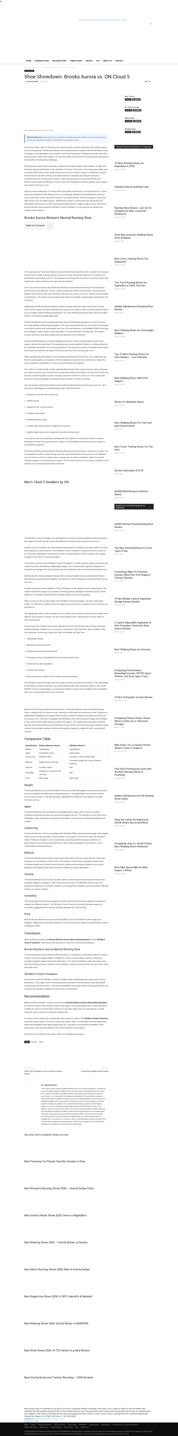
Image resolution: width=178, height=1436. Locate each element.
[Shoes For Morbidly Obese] (134, 394)
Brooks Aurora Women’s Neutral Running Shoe (57, 218)
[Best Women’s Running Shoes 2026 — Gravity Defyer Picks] (66, 1174)
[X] (32, 1056)
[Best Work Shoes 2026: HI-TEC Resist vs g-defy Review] (66, 1336)
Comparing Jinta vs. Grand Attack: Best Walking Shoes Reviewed (133, 845)
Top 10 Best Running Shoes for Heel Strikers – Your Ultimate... (131, 356)
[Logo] (63, 38)
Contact (119, 61)
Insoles (89, 61)
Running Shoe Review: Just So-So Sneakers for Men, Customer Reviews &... (133, 210)
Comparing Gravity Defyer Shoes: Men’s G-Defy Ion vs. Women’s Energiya (132, 721)
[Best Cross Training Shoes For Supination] (134, 251)
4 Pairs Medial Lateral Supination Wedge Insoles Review (132, 600)
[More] (82, 87)
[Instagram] (27, 1421)
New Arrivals (44, 1427)
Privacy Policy (72, 1425)
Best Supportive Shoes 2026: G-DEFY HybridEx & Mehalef (58, 1296)
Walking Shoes (59, 61)
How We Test (84, 1427)
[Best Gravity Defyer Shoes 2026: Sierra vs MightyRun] (66, 1201)
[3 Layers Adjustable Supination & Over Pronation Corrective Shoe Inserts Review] (134, 615)
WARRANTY (83, 1425)
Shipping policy (94, 1425)
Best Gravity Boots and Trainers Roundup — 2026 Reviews (58, 1377)
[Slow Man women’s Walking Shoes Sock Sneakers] (134, 227)
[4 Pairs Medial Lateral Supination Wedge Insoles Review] (134, 591)
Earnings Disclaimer (45, 1425)
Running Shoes (42, 61)
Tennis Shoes (76, 61)
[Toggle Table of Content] (48, 226)
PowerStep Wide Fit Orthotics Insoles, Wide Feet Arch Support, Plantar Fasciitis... (132, 574)
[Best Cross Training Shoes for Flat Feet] (134, 439)
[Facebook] (26, 1056)
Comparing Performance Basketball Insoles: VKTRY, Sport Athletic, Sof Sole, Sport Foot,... (132, 673)
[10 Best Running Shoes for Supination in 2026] (134, 156)
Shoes (41, 1042)
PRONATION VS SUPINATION (131, 187)
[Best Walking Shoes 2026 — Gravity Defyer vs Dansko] (66, 1228)
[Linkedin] (29, 1421)
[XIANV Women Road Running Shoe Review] (134, 517)
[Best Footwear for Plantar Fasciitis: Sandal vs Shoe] (66, 1147)
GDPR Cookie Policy (30, 1427)
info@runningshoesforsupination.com (48, 1419)
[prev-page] (25, 1383)
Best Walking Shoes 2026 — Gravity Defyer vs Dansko (56, 1242)
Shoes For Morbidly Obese (129, 401)
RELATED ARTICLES (34, 1134)
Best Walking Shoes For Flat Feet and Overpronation (133, 424)
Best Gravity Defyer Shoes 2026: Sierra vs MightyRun (55, 1215)
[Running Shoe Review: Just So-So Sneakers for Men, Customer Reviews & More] (134, 200)
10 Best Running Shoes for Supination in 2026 (129, 165)
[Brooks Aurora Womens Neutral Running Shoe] (66, 472)
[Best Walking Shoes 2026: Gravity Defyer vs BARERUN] (66, 1309)
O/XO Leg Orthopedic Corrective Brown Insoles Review (43, 1072)
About (26, 1425)
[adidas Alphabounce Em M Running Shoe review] (134, 788)
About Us (107, 61)
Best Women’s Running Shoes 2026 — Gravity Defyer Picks (59, 1188)
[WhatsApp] (43, 1056)
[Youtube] (37, 1421)
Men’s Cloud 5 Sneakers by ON (46, 482)
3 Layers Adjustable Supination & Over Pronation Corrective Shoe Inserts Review (132, 625)
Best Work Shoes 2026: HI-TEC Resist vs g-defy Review (57, 1350)
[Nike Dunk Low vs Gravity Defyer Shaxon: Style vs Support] (134, 737)
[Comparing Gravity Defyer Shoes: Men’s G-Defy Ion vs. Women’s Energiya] (134, 711)
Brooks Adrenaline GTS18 (128, 470)
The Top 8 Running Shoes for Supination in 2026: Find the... (130, 284)
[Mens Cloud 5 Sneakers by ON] (66, 701)
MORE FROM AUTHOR (56, 1134)
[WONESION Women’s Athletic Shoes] (134, 484)
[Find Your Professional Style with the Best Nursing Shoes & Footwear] (134, 761)
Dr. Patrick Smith (32, 81)
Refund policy (105, 1425)
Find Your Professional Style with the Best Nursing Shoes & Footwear (132, 771)
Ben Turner (130, 96)
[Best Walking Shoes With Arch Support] (134, 371)
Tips (98, 61)
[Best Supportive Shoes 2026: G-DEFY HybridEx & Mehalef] (66, 1282)
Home (28, 61)
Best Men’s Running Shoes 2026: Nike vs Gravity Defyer (57, 1269)
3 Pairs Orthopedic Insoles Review (133, 697)
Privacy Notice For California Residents (126, 1425)
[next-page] (27, 1383)
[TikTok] (33, 1421)
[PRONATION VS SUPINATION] (134, 180)
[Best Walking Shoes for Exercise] (134, 642)
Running (34, 1042)
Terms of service (59, 1425)
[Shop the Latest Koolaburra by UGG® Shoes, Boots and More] (134, 812)
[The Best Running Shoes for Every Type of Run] (134, 540)
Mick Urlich (130, 118)
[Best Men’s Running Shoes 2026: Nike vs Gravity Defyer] (66, 1255)
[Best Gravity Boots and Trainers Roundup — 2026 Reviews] (66, 1363)
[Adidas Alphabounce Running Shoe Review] (134, 299)
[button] (151, 24)
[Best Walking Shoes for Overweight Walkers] (134, 323)
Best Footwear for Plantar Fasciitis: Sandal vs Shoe (54, 1161)
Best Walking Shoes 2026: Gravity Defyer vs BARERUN (56, 1323)
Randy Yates (130, 129)
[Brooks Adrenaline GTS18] (134, 463)
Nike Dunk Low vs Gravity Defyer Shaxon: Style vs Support (132, 746)
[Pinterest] (37, 1056)
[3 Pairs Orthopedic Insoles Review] (134, 690)
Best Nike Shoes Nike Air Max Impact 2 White (130, 869)
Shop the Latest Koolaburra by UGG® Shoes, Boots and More (131, 821)
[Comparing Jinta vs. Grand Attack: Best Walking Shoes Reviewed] (134, 836)
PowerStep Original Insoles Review (95, 1071)
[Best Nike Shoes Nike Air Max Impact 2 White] (134, 860)
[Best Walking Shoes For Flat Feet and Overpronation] (134, 415)
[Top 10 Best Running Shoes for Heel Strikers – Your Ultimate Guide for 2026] (134, 347)
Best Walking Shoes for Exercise (132, 649)
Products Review (56, 1427)
